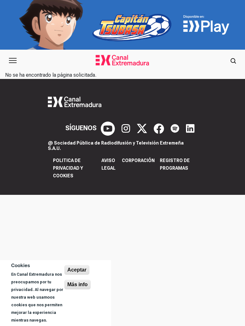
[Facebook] (160, 128)
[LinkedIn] (190, 128)
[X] (143, 128)
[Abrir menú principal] (13, 60)
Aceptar (76, 270)
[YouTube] (108, 128)
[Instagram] (127, 128)
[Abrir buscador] (233, 60)
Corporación (138, 160)
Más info (77, 284)
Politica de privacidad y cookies (68, 168)
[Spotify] (176, 128)
